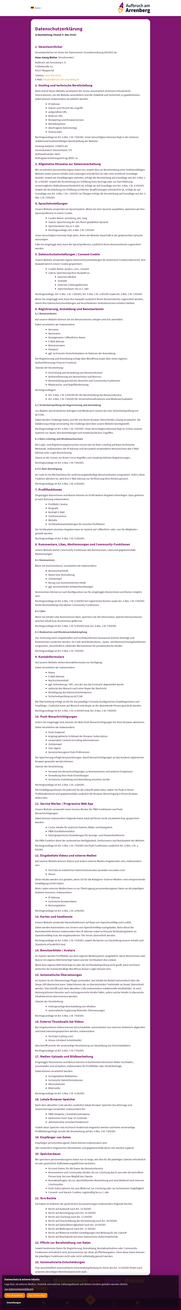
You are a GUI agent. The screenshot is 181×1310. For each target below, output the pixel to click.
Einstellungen (14, 1302)
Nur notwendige (37, 1295)
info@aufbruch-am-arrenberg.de (61, 79)
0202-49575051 (53, 75)
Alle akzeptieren (15, 1295)
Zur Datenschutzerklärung (18, 1289)
